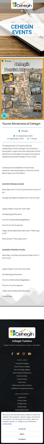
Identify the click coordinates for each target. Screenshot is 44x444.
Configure (22, 439)
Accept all (22, 429)
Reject (22, 434)
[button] (22, 10)
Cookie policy (7, 424)
